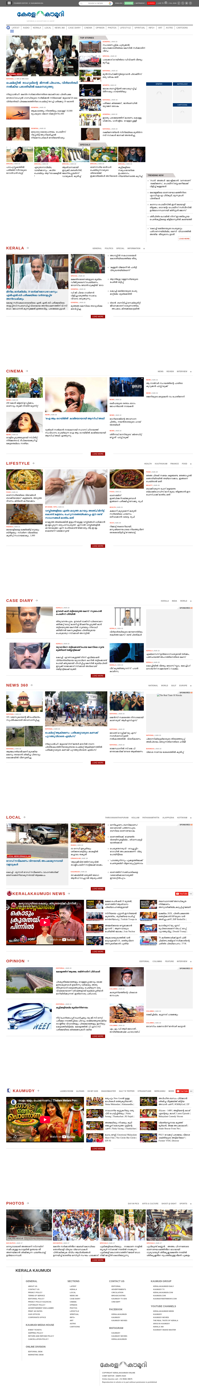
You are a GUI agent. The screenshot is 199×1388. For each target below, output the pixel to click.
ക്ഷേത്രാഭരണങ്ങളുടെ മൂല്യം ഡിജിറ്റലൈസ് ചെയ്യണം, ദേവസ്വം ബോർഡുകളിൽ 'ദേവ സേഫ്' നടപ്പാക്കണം (87, 282)
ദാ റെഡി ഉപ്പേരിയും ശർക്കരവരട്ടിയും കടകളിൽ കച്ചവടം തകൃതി (84, 851)
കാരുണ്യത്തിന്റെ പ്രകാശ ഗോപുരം (123, 993)
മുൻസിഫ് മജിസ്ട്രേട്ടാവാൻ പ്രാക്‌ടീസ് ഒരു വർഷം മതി (122, 75)
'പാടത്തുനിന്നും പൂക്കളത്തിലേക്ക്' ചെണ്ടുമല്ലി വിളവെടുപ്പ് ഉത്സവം (126, 862)
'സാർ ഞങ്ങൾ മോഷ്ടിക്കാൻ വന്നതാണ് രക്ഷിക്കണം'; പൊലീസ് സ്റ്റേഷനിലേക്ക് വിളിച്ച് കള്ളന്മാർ (170, 183)
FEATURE (169, 961)
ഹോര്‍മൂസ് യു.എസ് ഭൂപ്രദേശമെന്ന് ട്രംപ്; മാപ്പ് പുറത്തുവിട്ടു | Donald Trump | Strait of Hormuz (173, 930)
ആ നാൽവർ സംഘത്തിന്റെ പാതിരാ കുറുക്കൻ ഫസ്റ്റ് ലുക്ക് (164, 384)
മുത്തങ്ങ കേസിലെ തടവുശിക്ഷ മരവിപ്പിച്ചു (86, 307)
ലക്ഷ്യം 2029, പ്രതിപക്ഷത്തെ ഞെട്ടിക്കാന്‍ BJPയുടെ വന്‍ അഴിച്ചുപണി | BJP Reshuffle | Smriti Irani (174, 917)
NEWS (160, 371)
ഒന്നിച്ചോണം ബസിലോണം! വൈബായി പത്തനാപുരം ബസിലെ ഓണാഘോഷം (124, 828)
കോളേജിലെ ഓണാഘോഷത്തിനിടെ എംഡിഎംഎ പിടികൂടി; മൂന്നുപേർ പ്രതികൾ (168, 195)
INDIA (174, 600)
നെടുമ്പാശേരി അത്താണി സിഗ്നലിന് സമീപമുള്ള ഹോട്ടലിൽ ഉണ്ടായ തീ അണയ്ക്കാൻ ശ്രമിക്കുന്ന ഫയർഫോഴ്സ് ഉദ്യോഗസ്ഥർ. (26, 1251)
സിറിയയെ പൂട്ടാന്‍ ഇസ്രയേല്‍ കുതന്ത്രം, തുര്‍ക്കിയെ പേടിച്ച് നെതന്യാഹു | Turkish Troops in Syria (121, 917)
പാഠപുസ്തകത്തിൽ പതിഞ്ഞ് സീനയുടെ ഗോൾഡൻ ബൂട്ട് (16, 170)
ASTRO (169, 28)
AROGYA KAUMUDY (161, 1324)
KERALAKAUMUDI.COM (163, 1292)
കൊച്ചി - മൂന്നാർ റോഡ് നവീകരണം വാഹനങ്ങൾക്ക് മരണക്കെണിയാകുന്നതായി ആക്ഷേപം (32, 873)
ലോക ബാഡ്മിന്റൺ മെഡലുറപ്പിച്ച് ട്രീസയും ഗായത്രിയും (119, 90)
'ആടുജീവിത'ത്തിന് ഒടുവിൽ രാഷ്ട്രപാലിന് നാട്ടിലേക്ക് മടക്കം (86, 863)
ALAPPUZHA (168, 817)
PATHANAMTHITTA (150, 817)
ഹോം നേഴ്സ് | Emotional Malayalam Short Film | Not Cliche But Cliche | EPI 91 (121, 1138)
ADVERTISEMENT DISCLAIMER (41, 1308)
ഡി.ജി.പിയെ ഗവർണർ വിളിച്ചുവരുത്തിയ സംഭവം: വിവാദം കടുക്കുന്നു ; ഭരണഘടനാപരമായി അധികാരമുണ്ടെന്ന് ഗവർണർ (86, 296)
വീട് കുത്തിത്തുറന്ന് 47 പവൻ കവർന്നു (124, 669)
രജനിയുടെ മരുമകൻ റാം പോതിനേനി (165, 396)
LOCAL (48, 28)
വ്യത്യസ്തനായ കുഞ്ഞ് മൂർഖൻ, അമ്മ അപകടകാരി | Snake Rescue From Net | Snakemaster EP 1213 (173, 1127)
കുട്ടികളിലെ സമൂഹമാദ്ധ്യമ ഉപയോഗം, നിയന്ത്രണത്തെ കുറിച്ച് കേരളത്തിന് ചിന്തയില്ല (130, 172)
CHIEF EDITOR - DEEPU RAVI (114, 1376)
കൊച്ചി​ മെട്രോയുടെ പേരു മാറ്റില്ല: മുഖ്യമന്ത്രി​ (123, 292)
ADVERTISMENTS (118, 1289)
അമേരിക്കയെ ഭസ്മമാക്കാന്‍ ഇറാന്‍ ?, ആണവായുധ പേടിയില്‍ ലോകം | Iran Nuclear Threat (120, 930)
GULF (173, 685)
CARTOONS (182, 28)
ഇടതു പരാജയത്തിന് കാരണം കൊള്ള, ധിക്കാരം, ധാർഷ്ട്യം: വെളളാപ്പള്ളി (122, 119)
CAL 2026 (172, 3)
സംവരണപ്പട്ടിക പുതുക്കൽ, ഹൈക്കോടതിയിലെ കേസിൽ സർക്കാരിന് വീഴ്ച (124, 48)
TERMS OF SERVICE (36, 1296)
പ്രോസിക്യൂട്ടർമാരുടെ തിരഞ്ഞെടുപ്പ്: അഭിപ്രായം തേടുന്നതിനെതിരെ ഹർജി (166, 740)
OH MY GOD (92, 1091)
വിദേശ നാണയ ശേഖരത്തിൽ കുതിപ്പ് (165, 752)
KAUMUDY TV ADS (119, 1299)
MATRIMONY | (141, 3)
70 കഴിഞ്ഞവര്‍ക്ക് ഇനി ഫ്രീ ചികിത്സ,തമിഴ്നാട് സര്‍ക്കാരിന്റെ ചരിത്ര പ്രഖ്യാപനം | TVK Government (174, 942)
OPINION (100, 28)
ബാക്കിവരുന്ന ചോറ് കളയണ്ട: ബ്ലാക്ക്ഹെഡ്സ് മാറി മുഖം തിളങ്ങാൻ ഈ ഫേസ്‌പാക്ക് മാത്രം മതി (168, 492)
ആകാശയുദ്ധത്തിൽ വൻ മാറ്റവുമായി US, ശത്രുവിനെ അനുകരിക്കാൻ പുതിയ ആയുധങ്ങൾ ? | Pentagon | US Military (119, 944)
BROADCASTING (118, 1296)
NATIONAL (153, 685)
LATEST (15, 28)
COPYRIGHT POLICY (36, 1305)
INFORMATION (133, 248)
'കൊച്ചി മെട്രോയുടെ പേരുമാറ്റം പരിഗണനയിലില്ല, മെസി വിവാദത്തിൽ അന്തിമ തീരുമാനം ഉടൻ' (170, 231)
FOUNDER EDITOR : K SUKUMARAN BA (28, 3)
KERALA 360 (158, 1327)
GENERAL (97, 248)
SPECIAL (120, 248)
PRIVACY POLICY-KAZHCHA (39, 1302)
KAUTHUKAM (161, 463)
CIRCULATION (117, 1292)
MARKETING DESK (36, 1355)
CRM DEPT (115, 1302)
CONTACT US (33, 1289)
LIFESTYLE (125, 28)
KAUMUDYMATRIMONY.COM (165, 1299)
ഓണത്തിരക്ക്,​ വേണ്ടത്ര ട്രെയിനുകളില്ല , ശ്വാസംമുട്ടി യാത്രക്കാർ (126, 840)
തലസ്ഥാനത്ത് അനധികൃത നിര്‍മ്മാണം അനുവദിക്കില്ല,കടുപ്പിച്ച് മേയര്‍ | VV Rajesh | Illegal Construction (175, 905)
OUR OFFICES (34, 1314)
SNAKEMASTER (108, 1091)
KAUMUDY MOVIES (119, 1320)
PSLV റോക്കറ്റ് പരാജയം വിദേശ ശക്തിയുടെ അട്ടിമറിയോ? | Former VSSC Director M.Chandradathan (174, 1139)
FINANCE (174, 463)
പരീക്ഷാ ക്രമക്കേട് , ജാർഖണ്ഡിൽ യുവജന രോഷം (120, 104)
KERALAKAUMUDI (119, 1314)
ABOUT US (32, 1286)
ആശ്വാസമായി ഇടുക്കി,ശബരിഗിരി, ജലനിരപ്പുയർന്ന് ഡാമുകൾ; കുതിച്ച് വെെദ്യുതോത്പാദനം (73, 172)
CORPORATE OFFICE (37, 1317)
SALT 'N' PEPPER (126, 1091)
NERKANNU (159, 1091)
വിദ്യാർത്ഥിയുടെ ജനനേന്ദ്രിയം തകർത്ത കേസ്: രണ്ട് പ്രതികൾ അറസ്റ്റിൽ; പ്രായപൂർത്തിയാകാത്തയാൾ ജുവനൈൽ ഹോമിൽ (126, 633)
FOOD (184, 463)
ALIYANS (80, 1091)
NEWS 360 (60, 28)
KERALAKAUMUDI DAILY (163, 1286)
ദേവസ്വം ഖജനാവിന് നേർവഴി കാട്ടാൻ (165, 1026)
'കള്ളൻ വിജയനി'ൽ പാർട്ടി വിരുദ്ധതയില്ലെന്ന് (123, 268)
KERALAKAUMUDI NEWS (38, 893)
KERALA (37, 28)
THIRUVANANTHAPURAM (116, 817)
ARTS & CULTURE (150, 1203)
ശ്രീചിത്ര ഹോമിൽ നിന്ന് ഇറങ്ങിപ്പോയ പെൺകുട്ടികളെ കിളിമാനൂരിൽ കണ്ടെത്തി (171, 218)
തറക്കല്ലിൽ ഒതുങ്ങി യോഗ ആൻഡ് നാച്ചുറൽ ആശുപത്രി (86, 876)
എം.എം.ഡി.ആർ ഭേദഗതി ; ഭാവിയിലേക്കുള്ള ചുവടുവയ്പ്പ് (124, 1030)
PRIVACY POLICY (35, 1292)
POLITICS (109, 248)
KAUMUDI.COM (159, 1296)
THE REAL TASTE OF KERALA (165, 1320)
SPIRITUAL (139, 28)
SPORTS (183, 1203)
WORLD (183, 600)
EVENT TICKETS (35, 1330)
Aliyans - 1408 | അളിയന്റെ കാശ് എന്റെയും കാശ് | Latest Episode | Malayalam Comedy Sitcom (174, 1113)
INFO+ (152, 28)
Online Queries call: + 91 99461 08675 (117, 1379)
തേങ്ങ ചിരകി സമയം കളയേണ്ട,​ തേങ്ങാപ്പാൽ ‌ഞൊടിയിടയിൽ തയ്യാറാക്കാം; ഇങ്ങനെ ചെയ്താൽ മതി (169, 478)
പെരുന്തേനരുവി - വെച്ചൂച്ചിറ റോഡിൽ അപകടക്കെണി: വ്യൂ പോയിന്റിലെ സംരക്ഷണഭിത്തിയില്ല (126, 853)
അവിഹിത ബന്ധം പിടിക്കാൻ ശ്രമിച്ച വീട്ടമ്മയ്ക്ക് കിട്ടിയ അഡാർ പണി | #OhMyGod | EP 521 (174, 1102)
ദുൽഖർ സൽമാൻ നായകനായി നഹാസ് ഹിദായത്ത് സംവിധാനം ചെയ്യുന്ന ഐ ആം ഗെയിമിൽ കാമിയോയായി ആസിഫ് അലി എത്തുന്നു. (75, 433)
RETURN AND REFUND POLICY (41, 1336)
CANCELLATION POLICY (38, 1339)
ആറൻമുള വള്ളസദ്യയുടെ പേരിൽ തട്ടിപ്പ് (124, 280)
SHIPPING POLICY (35, 1333)
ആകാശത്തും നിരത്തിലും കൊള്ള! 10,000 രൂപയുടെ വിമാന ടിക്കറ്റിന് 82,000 (51, 112)
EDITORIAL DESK (35, 1352)
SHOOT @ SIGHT (169, 1203)
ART (160, 28)
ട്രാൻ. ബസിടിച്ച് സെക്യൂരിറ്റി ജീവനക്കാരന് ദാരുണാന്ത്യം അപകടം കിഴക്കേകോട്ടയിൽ (125, 306)
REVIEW (170, 371)
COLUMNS (157, 961)
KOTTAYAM (182, 817)
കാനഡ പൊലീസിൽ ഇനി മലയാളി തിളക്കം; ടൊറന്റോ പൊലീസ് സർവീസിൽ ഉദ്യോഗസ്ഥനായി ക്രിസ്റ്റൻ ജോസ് (171, 207)
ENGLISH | (119, 3)
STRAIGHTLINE (144, 1091)
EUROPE (183, 685)
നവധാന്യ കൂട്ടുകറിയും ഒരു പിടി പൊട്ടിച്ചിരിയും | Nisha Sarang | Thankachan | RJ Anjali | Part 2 (119, 1115)
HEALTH (148, 463)
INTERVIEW (182, 371)
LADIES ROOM (66, 1091)
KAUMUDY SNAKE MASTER (164, 1330)
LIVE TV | (163, 3)
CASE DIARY (74, 28)
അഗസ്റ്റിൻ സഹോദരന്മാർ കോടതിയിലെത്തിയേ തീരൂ (123, 257)
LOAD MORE (184, 239)
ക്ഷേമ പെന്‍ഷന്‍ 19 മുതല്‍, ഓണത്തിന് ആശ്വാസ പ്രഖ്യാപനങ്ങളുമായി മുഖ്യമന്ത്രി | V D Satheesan (118, 905)
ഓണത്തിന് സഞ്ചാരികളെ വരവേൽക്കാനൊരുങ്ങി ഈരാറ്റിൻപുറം (124, 875)
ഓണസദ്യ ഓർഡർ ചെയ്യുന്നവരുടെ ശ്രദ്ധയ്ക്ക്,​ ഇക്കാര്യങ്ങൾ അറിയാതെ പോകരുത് (103, 171)
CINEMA (88, 28)
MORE (171, 1091)
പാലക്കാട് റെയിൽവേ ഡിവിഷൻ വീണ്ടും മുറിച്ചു (122, 61)
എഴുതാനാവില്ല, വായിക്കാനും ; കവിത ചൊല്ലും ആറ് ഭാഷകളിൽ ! (47, 171)
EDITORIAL (144, 961)
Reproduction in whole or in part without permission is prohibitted (129, 1382)
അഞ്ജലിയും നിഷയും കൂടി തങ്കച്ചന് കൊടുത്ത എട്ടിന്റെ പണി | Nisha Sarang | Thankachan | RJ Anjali (121, 1127)
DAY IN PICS (133, 1203)
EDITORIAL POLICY (36, 1299)
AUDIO (26, 28)
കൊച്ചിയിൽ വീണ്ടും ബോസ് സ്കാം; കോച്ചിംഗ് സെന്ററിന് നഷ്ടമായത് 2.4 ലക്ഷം (168, 667)
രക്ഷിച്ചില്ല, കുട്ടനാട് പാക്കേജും (162, 1014)
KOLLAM (135, 817)
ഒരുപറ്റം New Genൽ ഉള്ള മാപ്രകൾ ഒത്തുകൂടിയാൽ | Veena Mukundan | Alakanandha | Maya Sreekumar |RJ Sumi (119, 1102)
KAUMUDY (23, 1091)
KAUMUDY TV (158, 1289)
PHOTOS (112, 28)
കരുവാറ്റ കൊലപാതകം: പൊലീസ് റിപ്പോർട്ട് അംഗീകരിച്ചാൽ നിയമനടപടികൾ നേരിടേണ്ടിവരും (48, 135)
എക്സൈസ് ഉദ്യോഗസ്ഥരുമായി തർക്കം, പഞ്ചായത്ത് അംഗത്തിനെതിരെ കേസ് (168, 655)
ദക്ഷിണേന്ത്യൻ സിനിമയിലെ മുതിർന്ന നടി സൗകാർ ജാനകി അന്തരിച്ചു (122, 133)
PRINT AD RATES (35, 1311)
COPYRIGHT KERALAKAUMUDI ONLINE (118, 1373)
